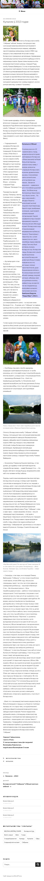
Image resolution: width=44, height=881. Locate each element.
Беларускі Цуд (29, 831)
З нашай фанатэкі (10, 839)
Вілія (17, 835)
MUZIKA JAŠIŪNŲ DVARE (12, 831)
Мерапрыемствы (13, 758)
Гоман (23, 835)
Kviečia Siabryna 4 (8, 815)
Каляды (22, 839)
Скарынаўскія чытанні (11, 842)
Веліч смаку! (8, 835)
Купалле (10, 761)
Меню (23, 11)
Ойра (37, 839)
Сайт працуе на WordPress (12, 876)
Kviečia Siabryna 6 (8, 801)
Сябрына (10, 3)
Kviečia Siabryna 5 (8, 808)
